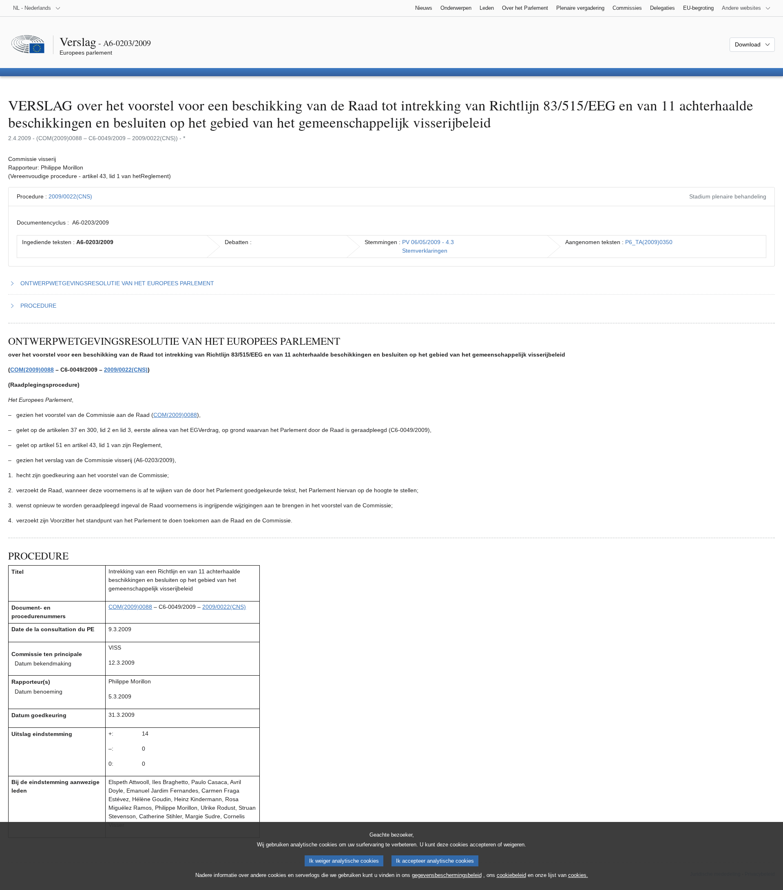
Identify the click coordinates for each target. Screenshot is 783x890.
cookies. (578, 875)
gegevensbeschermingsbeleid (447, 875)
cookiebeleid (511, 875)
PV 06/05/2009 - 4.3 (428, 242)
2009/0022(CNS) (70, 196)
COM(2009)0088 (32, 369)
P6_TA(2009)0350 (648, 242)
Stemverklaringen (424, 250)
